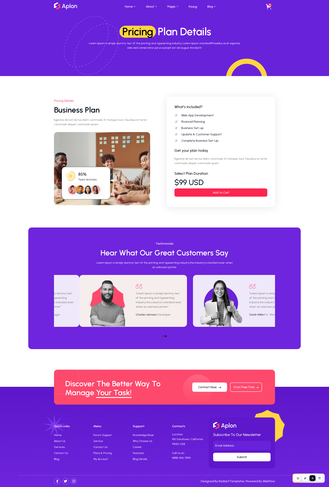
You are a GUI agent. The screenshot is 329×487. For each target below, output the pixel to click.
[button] (130, 6)
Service (98, 441)
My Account (100, 459)
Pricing (193, 6)
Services (59, 447)
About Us (59, 441)
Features (138, 453)
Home (58, 435)
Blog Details (140, 459)
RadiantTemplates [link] (232, 481)
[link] (181, 457)
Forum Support (102, 435)
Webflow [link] (269, 481)
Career (137, 447)
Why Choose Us (142, 441)
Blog (56, 459)
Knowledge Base (143, 435)
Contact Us (61, 453)
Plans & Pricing (102, 453)
